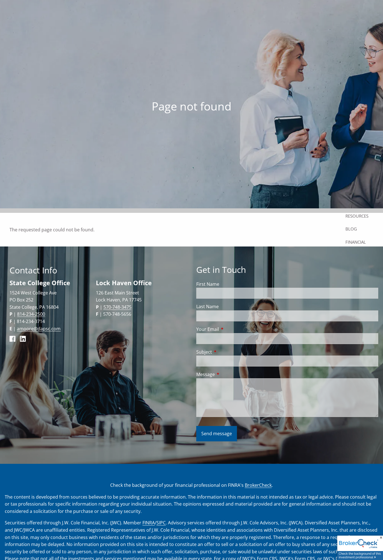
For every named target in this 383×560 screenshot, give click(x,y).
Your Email (230, 329)
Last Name (207, 306)
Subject (226, 352)
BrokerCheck (258, 485)
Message (228, 374)
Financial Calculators (359, 245)
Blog (351, 229)
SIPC (161, 523)
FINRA (148, 523)
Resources (356, 216)
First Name (207, 284)
